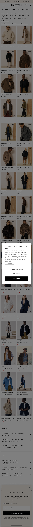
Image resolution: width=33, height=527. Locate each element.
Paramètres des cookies (16, 269)
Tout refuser (16, 273)
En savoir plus (9, 263)
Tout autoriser (16, 278)
